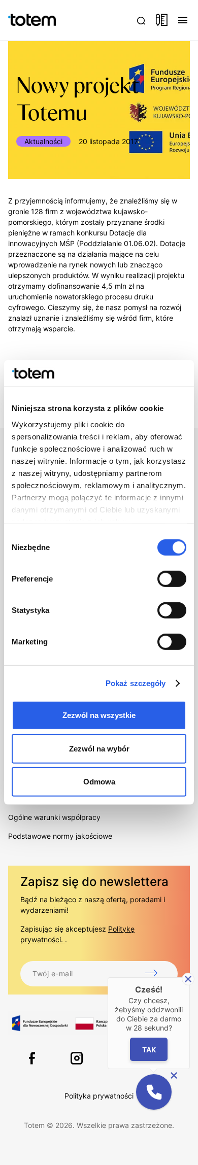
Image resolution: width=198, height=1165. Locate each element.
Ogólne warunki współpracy (54, 817)
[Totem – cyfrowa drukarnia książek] (21, 20)
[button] (154, 1092)
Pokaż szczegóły (136, 683)
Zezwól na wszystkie (99, 715)
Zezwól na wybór (99, 748)
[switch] (171, 579)
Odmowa (99, 781)
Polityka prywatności (99, 1095)
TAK (149, 1049)
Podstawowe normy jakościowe (60, 836)
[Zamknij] (188, 979)
